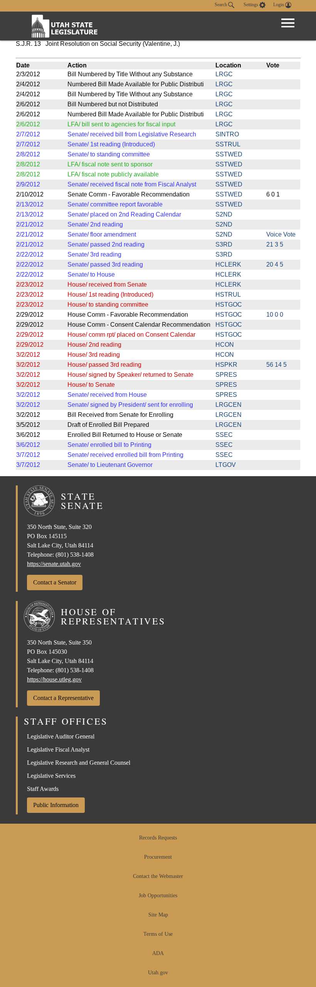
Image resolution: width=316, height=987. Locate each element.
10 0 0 (274, 314)
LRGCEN (228, 404)
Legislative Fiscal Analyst (58, 749)
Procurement (158, 857)
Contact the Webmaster (158, 876)
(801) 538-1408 (74, 554)
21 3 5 (274, 244)
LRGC (224, 74)
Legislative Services (51, 775)
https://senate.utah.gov (54, 564)
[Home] (65, 26)
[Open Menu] (287, 23)
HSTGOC (228, 304)
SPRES (226, 374)
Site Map (158, 915)
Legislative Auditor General (60, 736)
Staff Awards (43, 789)
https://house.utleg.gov (54, 679)
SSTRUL (227, 144)
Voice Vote (281, 234)
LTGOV (225, 465)
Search (221, 4)
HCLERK (228, 264)
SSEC (224, 434)
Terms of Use (158, 934)
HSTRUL (228, 294)
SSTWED (228, 154)
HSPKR (226, 364)
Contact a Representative (63, 698)
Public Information (56, 805)
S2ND (223, 214)
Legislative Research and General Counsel (78, 762)
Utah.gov (158, 972)
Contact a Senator (54, 582)
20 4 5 (274, 264)
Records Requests (158, 838)
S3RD (223, 244)
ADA (158, 953)
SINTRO (227, 134)
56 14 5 (276, 364)
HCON (224, 344)
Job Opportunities (158, 895)
